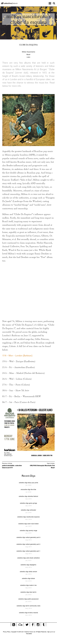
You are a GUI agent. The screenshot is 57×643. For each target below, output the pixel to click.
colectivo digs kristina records (28, 613)
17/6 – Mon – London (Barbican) (17, 355)
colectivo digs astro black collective (28, 558)
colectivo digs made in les (28, 585)
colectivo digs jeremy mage (28, 530)
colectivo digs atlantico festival (28, 496)
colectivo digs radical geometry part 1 (28, 551)
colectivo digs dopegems (28, 565)
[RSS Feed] (13, 624)
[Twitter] (27, 624)
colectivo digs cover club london (28, 524)
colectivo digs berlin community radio (28, 606)
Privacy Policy (6, 632)
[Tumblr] (44, 624)
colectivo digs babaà (28, 578)
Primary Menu (52, 3)
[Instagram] (38, 624)
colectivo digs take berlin (28, 592)
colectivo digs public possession (28, 599)
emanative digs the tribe (28, 489)
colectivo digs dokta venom (28, 571)
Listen (28, 57)
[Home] (9, 3)
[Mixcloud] (20, 624)
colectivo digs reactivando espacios (28, 517)
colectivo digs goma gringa (28, 503)
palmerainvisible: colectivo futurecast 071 (12, 466)
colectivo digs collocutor (28, 510)
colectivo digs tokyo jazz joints (28, 483)
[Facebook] (33, 624)
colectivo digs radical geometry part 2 (28, 544)
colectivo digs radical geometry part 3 (28, 537)
